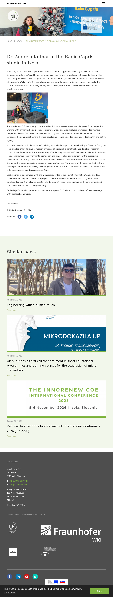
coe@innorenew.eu (18, 484)
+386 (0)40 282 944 (18, 481)
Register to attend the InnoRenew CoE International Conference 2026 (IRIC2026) (53, 429)
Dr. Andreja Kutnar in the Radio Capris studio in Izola (51, 41)
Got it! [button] (99, 591)
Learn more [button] (10, 592)
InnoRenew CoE (17, 3)
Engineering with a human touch (31, 305)
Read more (11, 310)
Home (9, 41)
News (19, 41)
